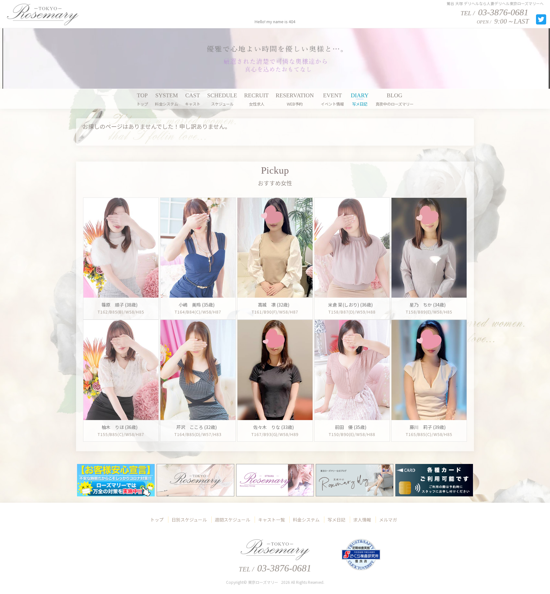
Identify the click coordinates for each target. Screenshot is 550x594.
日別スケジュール (189, 519)
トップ (157, 519)
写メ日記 (336, 519)
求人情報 (362, 519)
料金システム (306, 519)
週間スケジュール (232, 519)
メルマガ (388, 519)
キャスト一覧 (271, 519)
